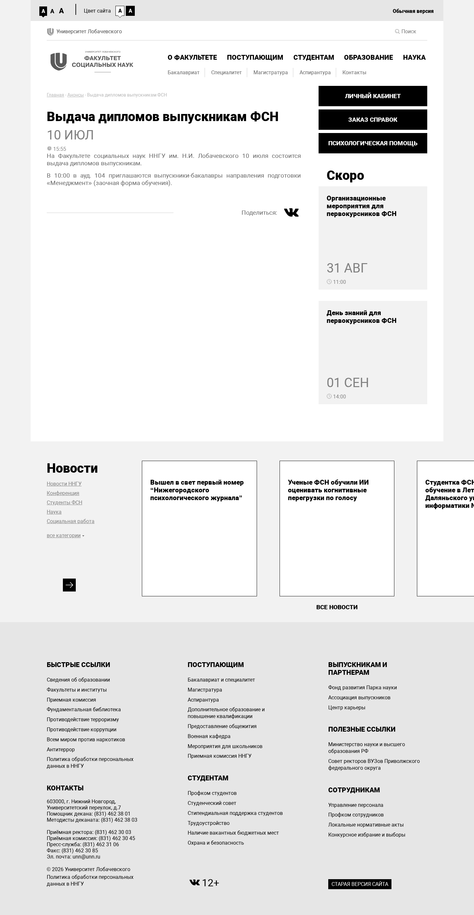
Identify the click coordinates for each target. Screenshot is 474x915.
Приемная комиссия (71, 700)
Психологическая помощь (373, 143)
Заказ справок (372, 119)
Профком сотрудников (356, 815)
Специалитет (226, 72)
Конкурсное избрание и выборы (366, 835)
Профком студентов (212, 793)
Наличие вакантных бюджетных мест (233, 833)
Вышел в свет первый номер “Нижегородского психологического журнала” (197, 490)
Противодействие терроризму (83, 719)
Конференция (63, 493)
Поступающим (255, 57)
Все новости (337, 607)
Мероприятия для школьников (225, 746)
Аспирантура (315, 72)
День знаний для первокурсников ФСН (362, 316)
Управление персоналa (355, 805)
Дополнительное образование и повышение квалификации (226, 712)
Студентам (313, 57)
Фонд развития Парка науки (362, 687)
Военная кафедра (209, 736)
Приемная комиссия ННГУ (220, 756)
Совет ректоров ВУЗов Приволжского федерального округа (374, 764)
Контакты (354, 72)
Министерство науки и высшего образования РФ (366, 747)
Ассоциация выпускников (359, 697)
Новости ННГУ (64, 484)
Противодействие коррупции (81, 729)
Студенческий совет (212, 803)
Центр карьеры (346, 707)
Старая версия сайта (359, 884)
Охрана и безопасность (216, 843)
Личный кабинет (373, 96)
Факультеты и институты (77, 690)
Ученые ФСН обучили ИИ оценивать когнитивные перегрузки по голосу (328, 490)
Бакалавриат (184, 72)
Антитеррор (61, 749)
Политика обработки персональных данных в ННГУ (90, 762)
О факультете (192, 57)
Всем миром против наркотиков (86, 739)
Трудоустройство (209, 823)
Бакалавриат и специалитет (221, 680)
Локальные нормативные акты (366, 825)
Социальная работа (70, 521)
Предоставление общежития (222, 726)
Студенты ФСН (64, 502)
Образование (368, 57)
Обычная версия (413, 11)
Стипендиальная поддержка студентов (235, 813)
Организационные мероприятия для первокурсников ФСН (362, 206)
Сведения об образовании (78, 680)
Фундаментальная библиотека (84, 709)
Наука (414, 57)
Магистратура (270, 72)
